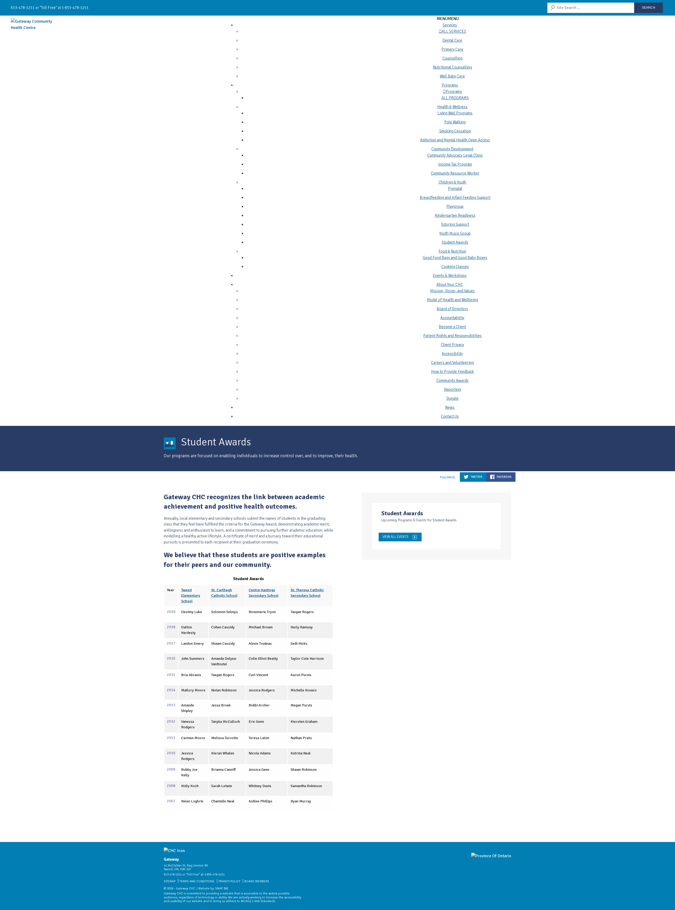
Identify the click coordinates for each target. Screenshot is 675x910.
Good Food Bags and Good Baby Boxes (455, 257)
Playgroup (455, 206)
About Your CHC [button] (449, 284)
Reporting (452, 389)
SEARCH (648, 7)
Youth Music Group (455, 233)
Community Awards (452, 380)
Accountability (452, 317)
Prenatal (455, 188)
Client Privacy (452, 344)
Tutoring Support (455, 224)
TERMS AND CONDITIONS (197, 881)
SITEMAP (169, 881)
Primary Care (452, 49)
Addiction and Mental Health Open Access (455, 140)
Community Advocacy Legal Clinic (455, 155)
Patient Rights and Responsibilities (452, 335)
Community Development (452, 149)
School (186, 601)
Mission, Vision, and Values (452, 290)
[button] (448, 18)
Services (450, 25)
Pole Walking (455, 122)
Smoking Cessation (455, 131)
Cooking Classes (455, 266)
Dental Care (452, 40)
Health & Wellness (452, 106)
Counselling (452, 58)
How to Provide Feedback (452, 371)
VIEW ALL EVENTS (395, 537)
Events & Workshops (450, 275)
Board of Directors (452, 308)
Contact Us (450, 416)
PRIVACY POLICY (229, 881)
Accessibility (452, 353)
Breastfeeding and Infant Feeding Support (455, 197)
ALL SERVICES (454, 31)
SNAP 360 (221, 888)
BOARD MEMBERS (256, 881)
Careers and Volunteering (452, 362)
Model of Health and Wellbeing (452, 299)
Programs (450, 85)
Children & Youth (452, 182)
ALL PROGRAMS (455, 97)
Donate (452, 398)
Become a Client (452, 326)
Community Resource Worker (455, 173)
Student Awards (455, 242)
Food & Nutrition (452, 251)
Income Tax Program (455, 164)
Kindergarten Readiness (455, 215)
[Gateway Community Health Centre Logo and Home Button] (37, 24)
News (450, 407)
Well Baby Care (452, 76)
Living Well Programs (454, 113)
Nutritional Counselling (452, 67)
